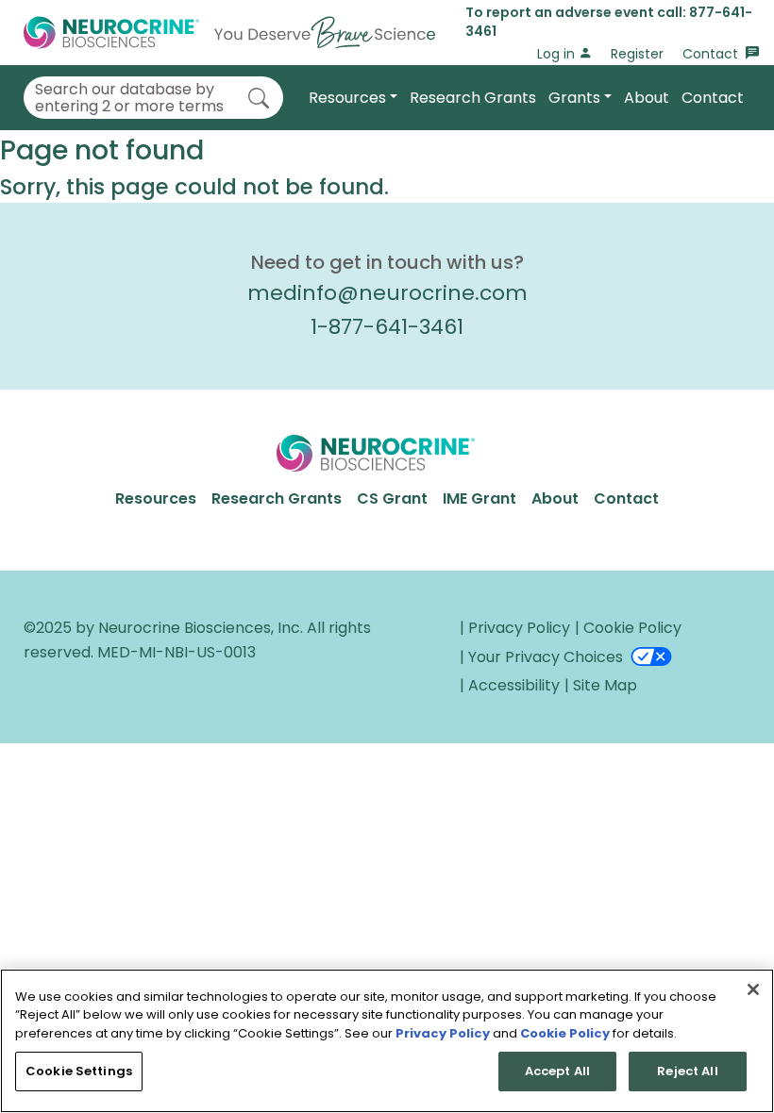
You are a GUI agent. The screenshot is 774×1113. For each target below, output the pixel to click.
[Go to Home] (229, 32)
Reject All (687, 1071)
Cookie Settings (78, 1071)
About (646, 97)
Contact (712, 53)
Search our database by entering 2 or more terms (129, 97)
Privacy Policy (442, 1033)
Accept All (557, 1071)
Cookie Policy (565, 1033)
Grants (574, 97)
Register (637, 53)
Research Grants (473, 97)
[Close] (753, 989)
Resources (347, 97)
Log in (558, 53)
